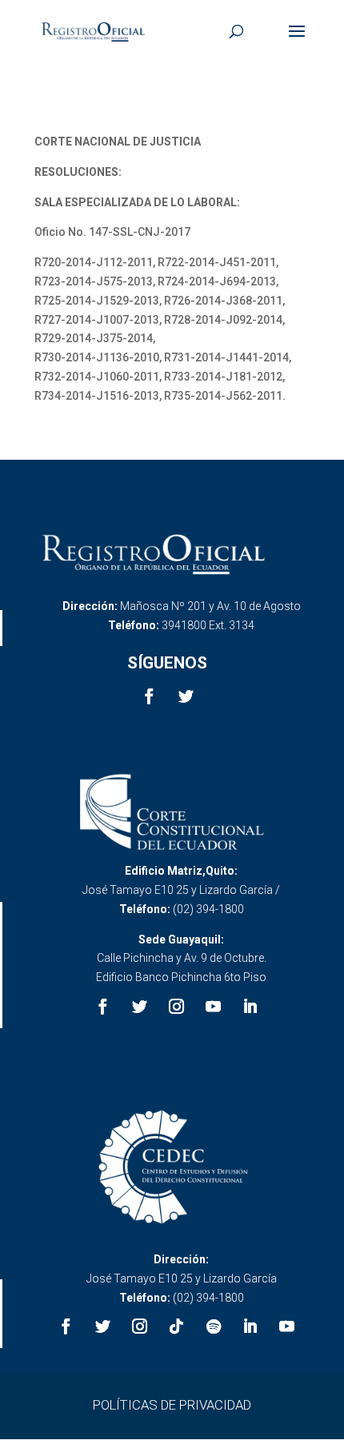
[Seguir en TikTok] (177, 1326)
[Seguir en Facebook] (149, 696)
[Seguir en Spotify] (213, 1326)
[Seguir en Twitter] (185, 696)
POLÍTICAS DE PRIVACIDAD (172, 1405)
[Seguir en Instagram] (177, 1006)
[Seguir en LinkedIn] (250, 1006)
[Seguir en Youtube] (213, 1006)
